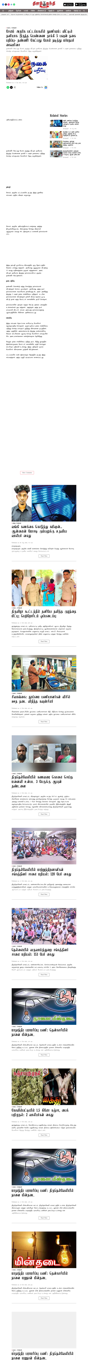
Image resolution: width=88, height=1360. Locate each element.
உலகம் (26, 11)
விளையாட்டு (42, 11)
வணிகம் (68, 11)
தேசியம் (18, 11)
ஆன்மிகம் (60, 11)
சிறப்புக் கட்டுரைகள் (80, 11)
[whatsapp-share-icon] (8, 88)
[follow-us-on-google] (46, 87)
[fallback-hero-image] (56, 123)
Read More (44, 556)
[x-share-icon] (11, 88)
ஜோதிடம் (51, 11)
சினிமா (33, 11)
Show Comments (27, 473)
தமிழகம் (10, 11)
